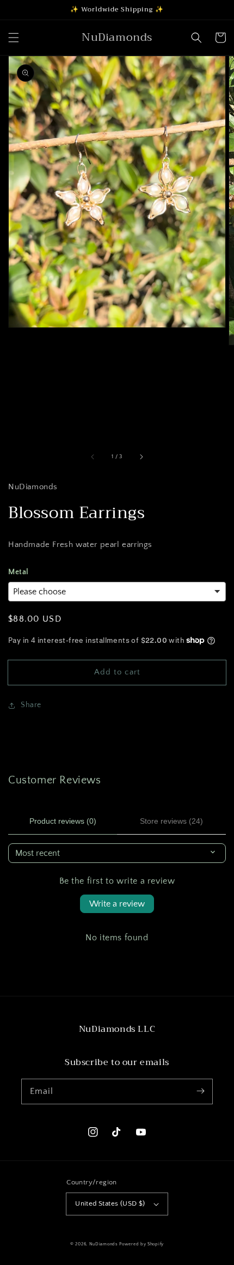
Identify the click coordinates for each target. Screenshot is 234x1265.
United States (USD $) (110, 1203)
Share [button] (31, 705)
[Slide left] (93, 457)
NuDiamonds (104, 1244)
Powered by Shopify (141, 1244)
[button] (14, 38)
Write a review (117, 904)
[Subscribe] (200, 1091)
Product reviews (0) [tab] (62, 821)
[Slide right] (141, 457)
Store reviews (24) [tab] (171, 821)
